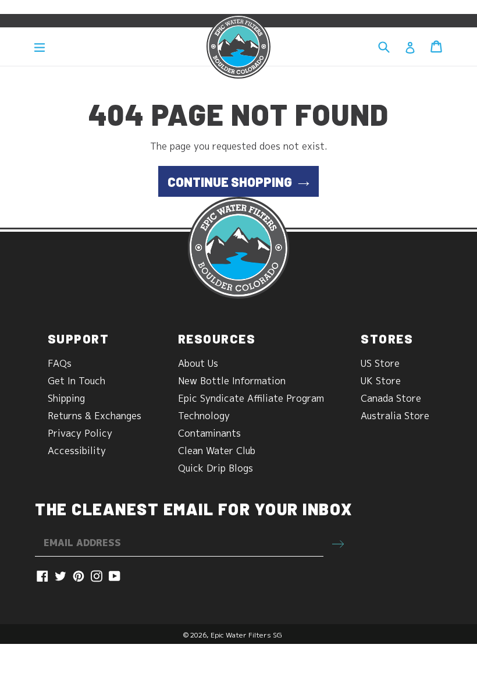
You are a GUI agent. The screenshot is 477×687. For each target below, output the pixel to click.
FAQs (60, 363)
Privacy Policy (80, 433)
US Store (380, 363)
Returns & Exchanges (94, 415)
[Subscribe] (338, 543)
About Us (198, 363)
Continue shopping (230, 181)
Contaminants (209, 433)
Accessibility (77, 450)
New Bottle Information (232, 380)
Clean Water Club (216, 450)
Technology (204, 415)
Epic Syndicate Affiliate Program (251, 398)
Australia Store (395, 415)
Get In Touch (76, 380)
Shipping (66, 398)
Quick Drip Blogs (215, 468)
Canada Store (391, 398)
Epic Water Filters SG (246, 635)
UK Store (381, 380)
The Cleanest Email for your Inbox (194, 509)
